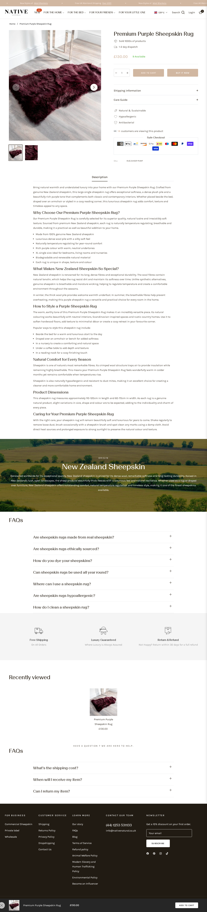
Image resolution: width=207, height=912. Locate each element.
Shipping (43, 824)
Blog (74, 836)
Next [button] (94, 87)
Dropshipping (46, 843)
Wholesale (11, 836)
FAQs (75, 830)
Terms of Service (82, 843)
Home (12, 23)
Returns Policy (46, 830)
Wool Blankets (51, 3)
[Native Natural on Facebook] (147, 853)
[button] (178, 12)
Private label (12, 830)
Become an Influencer (85, 883)
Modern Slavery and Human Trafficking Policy (84, 866)
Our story (77, 824)
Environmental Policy (84, 877)
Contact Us (44, 849)
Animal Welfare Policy (84, 855)
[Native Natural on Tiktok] (167, 853)
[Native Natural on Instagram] (160, 853)
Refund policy (80, 849)
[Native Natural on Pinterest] (154, 853)
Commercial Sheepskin (18, 824)
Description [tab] (100, 177)
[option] (55, 85)
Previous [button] (16, 87)
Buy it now (183, 73)
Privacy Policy (46, 836)
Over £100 (116, 3)
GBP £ (161, 12)
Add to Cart (186, 905)
